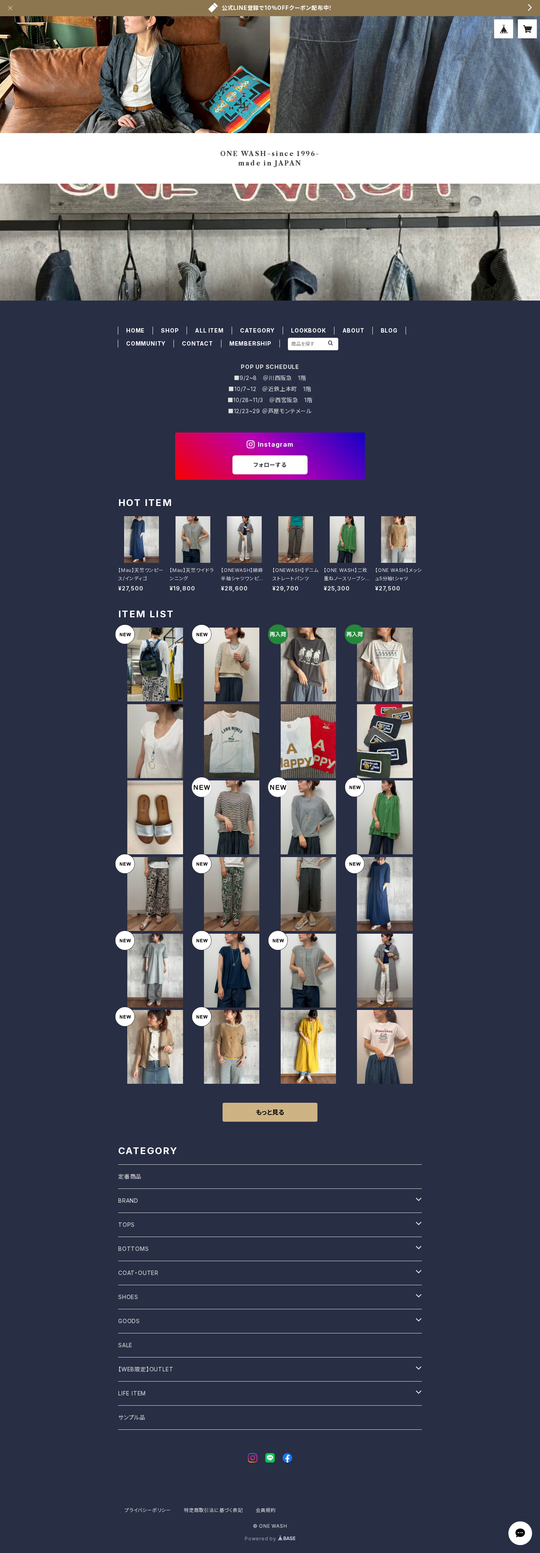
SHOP (170, 330)
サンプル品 (131, 1417)
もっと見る (270, 1112)
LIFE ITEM (132, 1393)
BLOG (389, 330)
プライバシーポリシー (148, 1510)
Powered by (261, 1539)
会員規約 (266, 1510)
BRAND (128, 1200)
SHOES (128, 1297)
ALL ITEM (209, 330)
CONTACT (197, 343)
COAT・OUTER (138, 1272)
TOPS (126, 1224)
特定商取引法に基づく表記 (213, 1510)
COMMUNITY (146, 343)
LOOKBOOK (308, 330)
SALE (125, 1345)
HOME (135, 330)
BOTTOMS (133, 1248)
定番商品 (130, 1176)
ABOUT (353, 330)
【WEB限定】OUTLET (145, 1369)
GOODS (129, 1321)
